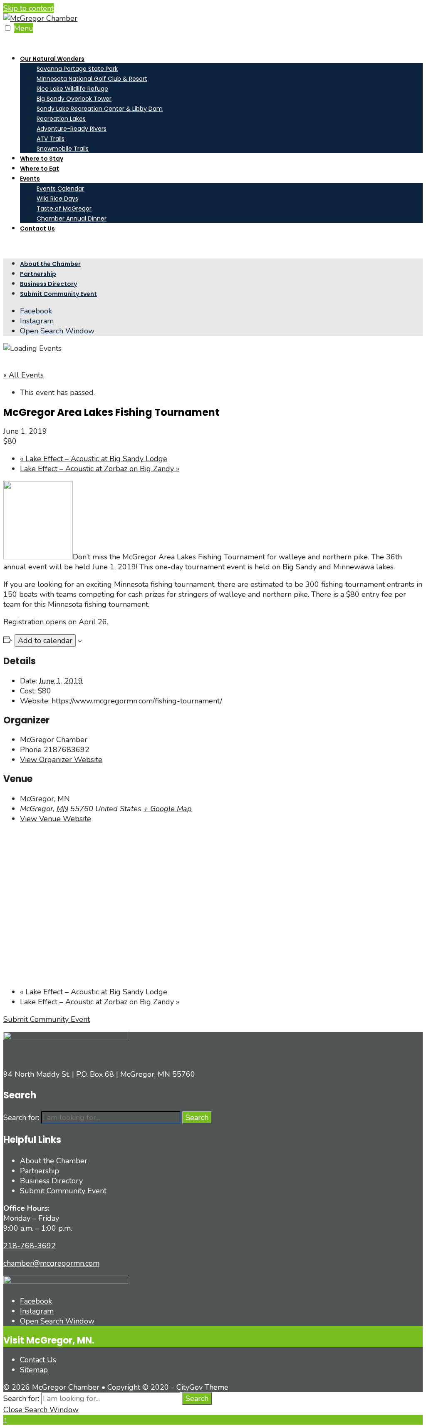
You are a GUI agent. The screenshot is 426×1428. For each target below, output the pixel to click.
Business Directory (48, 284)
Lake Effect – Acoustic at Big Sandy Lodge (93, 459)
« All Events (23, 375)
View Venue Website (55, 819)
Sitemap (34, 1370)
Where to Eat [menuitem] (39, 168)
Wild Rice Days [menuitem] (57, 198)
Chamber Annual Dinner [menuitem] (71, 218)
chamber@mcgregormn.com (51, 1263)
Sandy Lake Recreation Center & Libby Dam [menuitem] (100, 108)
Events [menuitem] (30, 178)
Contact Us (38, 1360)
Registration (23, 622)
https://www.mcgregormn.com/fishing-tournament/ (137, 701)
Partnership (38, 274)
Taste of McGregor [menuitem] (64, 208)
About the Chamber (50, 264)
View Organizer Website (61, 760)
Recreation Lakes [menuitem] (61, 118)
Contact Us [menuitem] (37, 228)
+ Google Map (168, 809)
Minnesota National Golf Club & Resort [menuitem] (92, 79)
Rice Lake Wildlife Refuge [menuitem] (72, 88)
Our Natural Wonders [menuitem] (52, 59)
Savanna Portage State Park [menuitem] (77, 69)
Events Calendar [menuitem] (60, 188)
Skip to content (28, 8)
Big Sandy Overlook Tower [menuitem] (74, 98)
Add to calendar (45, 641)
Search (197, 1118)
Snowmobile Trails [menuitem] (63, 148)
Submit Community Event (58, 294)
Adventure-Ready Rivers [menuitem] (71, 128)
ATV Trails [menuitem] (50, 138)
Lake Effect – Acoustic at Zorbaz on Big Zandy (99, 469)
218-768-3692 (29, 1246)
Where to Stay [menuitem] (41, 158)
